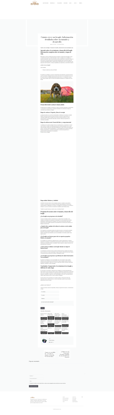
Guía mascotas (65, 400)
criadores (74, 399)
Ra (63, 398)
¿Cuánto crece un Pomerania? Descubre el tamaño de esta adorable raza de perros (64, 354)
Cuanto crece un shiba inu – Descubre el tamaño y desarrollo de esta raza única (50, 354)
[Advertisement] (57, 13)
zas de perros (66, 398)
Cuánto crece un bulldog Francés (58, 209)
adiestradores (75, 401)
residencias (74, 400)
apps (64, 401)
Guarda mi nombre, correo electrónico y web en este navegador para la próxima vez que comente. (48, 383)
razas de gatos (65, 399)
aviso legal (74, 398)
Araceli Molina (61, 44)
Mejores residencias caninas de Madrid (50, 69)
